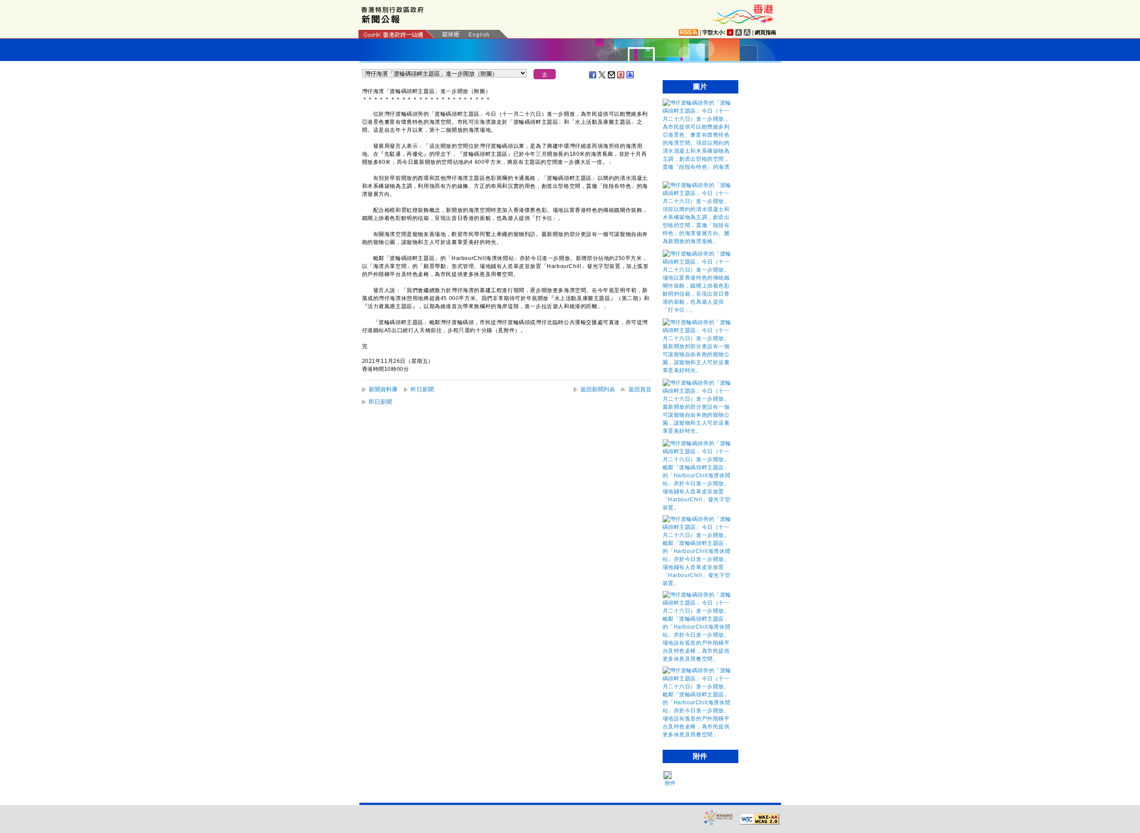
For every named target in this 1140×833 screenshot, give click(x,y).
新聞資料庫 (383, 389)
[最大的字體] (747, 32)
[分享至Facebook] (593, 74)
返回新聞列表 (597, 389)
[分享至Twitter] (602, 74)
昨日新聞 (422, 389)
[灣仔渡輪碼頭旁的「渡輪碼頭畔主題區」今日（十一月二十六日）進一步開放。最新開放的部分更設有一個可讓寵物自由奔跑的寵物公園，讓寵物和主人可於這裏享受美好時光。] (698, 370)
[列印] (631, 74)
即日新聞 (380, 401)
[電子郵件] (612, 74)
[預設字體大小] (730, 32)
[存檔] (621, 74)
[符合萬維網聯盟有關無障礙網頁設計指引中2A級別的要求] (759, 819)
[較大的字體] (738, 32)
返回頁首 (639, 389)
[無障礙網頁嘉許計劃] (718, 817)
